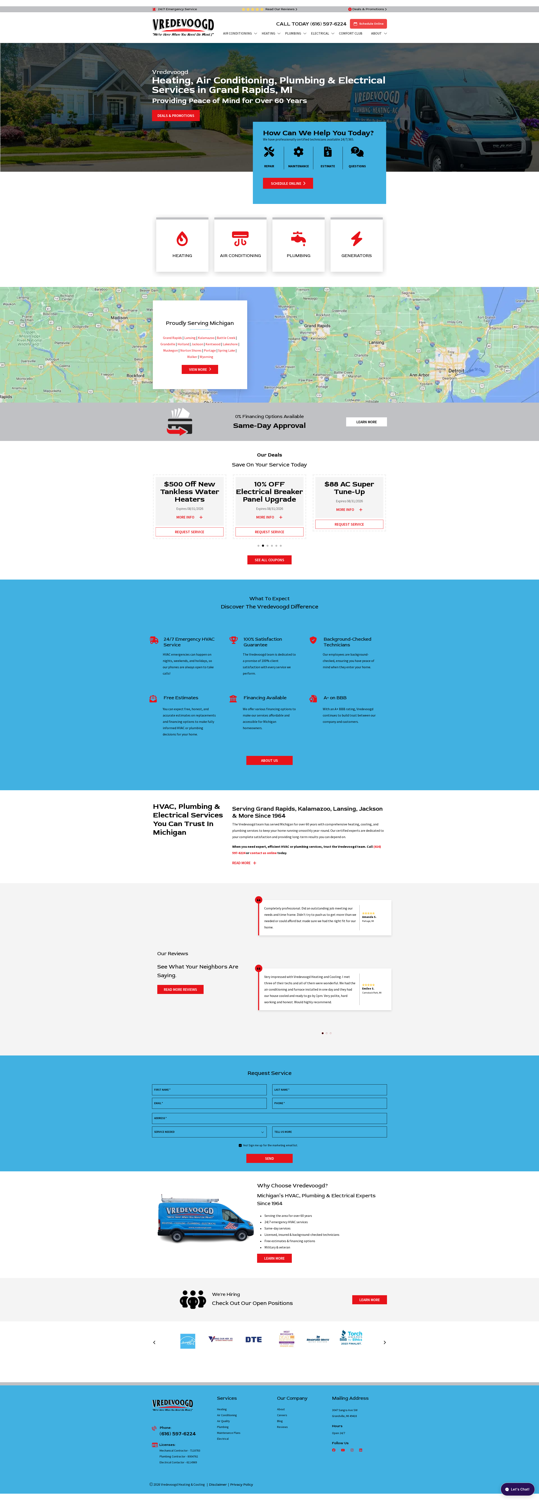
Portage (210, 350)
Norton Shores (190, 350)
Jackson (197, 344)
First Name (162, 1090)
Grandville (167, 344)
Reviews (282, 1427)
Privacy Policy (241, 1485)
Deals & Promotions (368, 9)
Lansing (190, 338)
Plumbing (223, 1427)
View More (198, 369)
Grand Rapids (172, 338)
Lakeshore (230, 344)
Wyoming (206, 357)
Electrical (223, 1439)
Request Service (189, 531)
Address (160, 1118)
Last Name (282, 1090)
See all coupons (269, 559)
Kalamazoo (206, 338)
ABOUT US (269, 760)
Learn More (366, 421)
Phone (279, 1103)
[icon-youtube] (343, 1450)
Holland (183, 344)
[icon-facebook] (334, 1450)
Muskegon (170, 350)
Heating (222, 1409)
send (269, 1158)
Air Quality (223, 1421)
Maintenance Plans (228, 1433)
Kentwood (212, 344)
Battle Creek (226, 338)
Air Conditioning (227, 1415)
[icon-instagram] (351, 1450)
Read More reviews (180, 989)
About (281, 1409)
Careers (282, 1415)
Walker (192, 357)
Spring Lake (226, 350)
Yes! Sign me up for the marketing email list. (270, 1145)
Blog (280, 1421)
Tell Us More (283, 1132)
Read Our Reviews (280, 9)
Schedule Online (371, 23)
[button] (258, 546)
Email (158, 1103)
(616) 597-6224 (328, 24)
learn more (274, 1258)
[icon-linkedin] (360, 1450)
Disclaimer (218, 1485)
